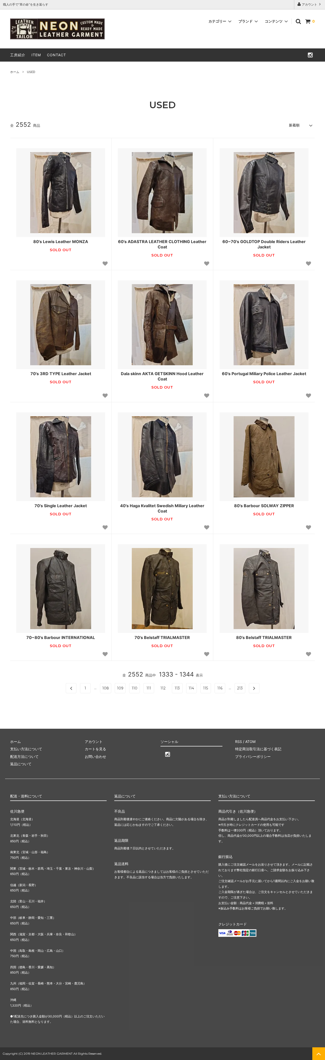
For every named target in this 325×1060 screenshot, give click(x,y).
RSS (238, 741)
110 (134, 688)
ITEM (36, 55)
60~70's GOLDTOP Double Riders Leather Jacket (264, 244)
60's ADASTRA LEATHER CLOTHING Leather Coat (162, 244)
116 (219, 688)
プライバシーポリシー (253, 756)
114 (191, 688)
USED (31, 72)
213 (240, 688)
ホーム (14, 72)
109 (120, 688)
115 (205, 688)
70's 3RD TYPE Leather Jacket (60, 373)
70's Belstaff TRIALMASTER (162, 637)
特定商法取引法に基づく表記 (258, 749)
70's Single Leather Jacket (61, 505)
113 (177, 688)
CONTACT (56, 55)
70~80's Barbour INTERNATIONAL (60, 637)
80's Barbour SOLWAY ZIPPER (264, 505)
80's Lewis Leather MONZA (60, 241)
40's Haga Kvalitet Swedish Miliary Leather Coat (162, 508)
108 (105, 688)
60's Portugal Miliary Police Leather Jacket (264, 373)
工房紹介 (17, 55)
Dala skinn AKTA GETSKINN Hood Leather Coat (162, 376)
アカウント (309, 4)
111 (149, 688)
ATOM (250, 741)
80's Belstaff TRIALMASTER (264, 637)
